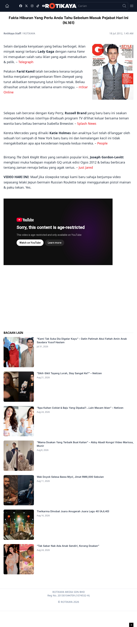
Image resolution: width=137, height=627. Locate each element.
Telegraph (25, 62)
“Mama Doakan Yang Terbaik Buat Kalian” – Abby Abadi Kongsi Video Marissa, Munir (85, 444)
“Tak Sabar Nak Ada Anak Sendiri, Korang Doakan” (68, 545)
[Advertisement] (68, 294)
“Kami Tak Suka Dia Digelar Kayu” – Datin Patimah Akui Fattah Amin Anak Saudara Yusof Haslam (82, 340)
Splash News (86, 123)
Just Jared (86, 167)
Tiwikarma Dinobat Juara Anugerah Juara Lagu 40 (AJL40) (73, 511)
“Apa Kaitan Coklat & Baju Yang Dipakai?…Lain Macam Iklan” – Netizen (80, 407)
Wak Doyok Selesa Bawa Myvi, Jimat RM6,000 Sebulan (70, 476)
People (102, 143)
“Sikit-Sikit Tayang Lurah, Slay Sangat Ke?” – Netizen (70, 373)
